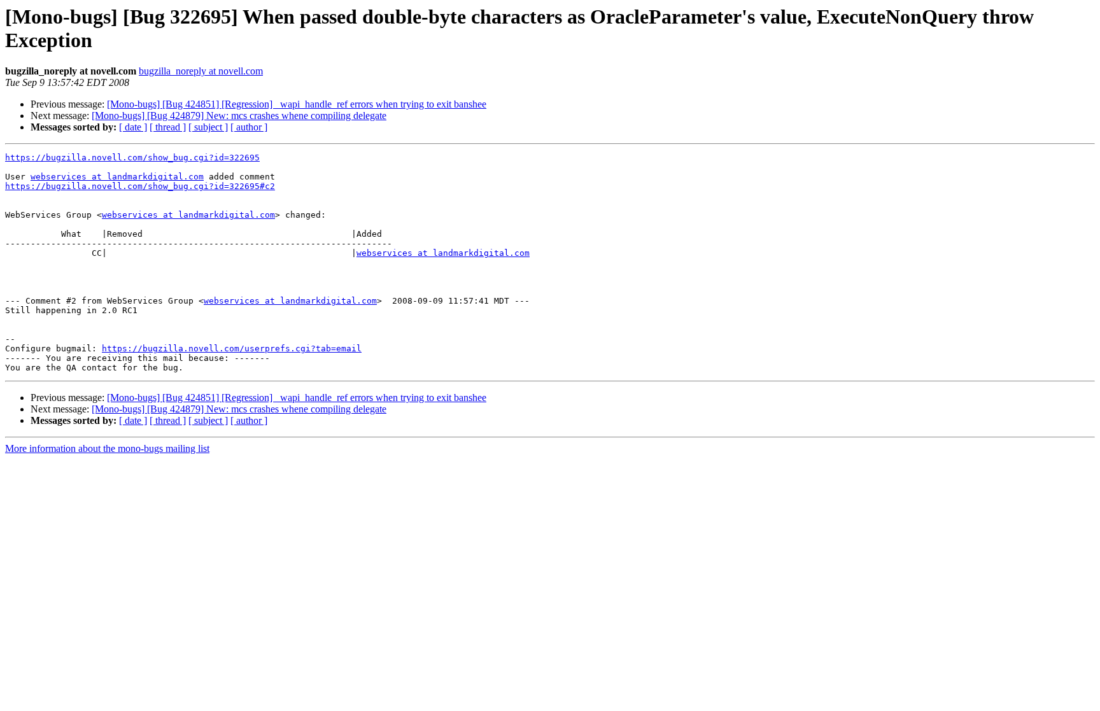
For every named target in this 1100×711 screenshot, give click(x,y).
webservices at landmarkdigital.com (117, 176)
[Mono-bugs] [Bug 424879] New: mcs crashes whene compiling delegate (239, 115)
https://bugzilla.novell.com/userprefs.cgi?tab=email (232, 348)
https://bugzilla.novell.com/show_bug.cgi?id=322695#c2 (140, 186)
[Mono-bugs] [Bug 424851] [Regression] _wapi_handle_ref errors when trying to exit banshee (296, 104)
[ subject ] (208, 127)
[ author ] (248, 127)
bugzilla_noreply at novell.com (201, 71)
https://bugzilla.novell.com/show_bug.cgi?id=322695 (132, 157)
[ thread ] (168, 127)
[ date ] (133, 127)
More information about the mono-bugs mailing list (107, 448)
